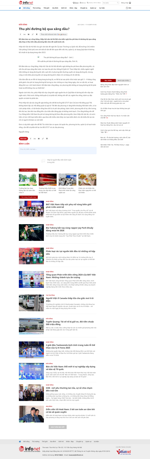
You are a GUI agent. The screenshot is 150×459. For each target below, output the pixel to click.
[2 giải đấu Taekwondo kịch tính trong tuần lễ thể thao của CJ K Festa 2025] (31, 349)
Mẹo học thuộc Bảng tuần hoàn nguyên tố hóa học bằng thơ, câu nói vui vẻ (115, 124)
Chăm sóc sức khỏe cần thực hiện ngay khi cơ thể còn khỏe (87, 190)
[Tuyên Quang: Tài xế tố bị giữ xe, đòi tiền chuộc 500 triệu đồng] (31, 326)
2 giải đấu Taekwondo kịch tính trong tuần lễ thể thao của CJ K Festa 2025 (70, 346)
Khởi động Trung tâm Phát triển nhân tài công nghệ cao (67, 190)
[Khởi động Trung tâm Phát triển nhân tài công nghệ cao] (68, 180)
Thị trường (37, 8)
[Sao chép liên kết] (32, 34)
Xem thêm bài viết (58, 427)
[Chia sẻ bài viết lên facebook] (20, 34)
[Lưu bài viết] (36, 34)
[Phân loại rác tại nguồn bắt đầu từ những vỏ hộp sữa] (31, 256)
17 (126, 94)
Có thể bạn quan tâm (28, 170)
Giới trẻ (64, 8)
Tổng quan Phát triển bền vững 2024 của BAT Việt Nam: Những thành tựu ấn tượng (71, 276)
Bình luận (23, 138)
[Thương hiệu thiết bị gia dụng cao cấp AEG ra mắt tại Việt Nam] (48, 180)
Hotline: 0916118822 (95, 3)
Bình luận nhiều (123, 80)
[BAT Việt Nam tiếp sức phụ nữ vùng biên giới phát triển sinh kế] (31, 209)
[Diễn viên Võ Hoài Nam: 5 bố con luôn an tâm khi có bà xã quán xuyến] (31, 414)
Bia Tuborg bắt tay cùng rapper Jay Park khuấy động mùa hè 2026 (69, 229)
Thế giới (46, 8)
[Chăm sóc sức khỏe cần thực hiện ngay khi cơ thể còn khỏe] (87, 180)
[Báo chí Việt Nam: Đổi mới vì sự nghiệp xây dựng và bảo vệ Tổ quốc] (31, 371)
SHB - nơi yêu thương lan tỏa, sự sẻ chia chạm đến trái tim (69, 389)
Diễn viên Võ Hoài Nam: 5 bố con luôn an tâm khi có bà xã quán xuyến (70, 410)
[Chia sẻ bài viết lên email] (28, 34)
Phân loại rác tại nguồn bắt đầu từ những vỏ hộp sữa (70, 252)
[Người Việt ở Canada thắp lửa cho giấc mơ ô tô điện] (31, 303)
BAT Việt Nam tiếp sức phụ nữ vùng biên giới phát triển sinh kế (68, 205)
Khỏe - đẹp (73, 8)
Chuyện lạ (83, 8)
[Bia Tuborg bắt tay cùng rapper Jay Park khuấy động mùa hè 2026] (31, 232)
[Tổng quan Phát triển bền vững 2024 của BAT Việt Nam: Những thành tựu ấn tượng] (31, 279)
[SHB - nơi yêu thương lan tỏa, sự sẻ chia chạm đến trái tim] (31, 392)
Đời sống (26, 8)
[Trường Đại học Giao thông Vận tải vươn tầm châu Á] (28, 180)
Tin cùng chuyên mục (28, 197)
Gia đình (55, 8)
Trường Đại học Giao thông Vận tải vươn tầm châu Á (27, 190)
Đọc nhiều (108, 80)
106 (106, 118)
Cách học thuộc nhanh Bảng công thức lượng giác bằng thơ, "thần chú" (114, 93)
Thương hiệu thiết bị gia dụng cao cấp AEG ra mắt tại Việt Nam (47, 190)
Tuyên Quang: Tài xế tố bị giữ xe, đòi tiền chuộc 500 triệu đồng (70, 323)
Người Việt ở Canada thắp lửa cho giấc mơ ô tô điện (69, 299)
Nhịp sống (49, 201)
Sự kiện (102, 8)
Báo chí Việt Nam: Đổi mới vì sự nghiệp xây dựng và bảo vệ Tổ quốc (70, 368)
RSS (130, 8)
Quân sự (93, 8)
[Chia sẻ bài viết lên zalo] (24, 34)
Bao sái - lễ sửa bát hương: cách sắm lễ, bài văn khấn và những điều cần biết (115, 138)
